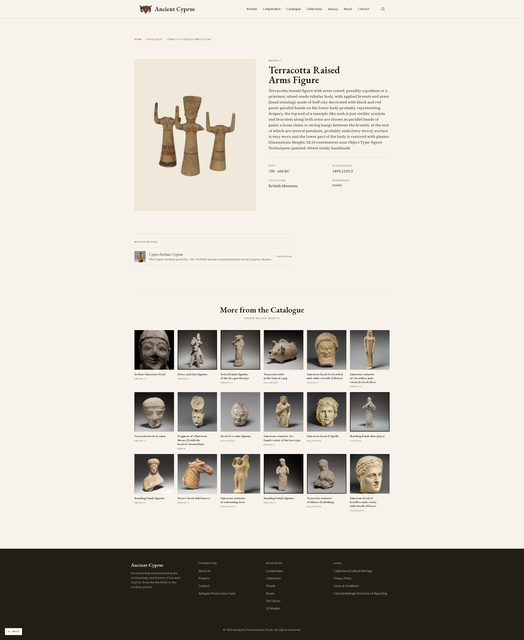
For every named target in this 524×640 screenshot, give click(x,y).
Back (15, 631)
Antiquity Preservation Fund (217, 593)
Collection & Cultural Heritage (353, 571)
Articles (252, 9)
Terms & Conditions (346, 586)
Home (138, 39)
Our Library (273, 601)
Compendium (272, 9)
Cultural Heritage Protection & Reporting (360, 593)
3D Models (273, 608)
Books (270, 593)
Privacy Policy (342, 578)
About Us (205, 571)
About (348, 9)
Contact (363, 9)
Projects (204, 578)
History (333, 9)
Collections (314, 9)
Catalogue (293, 9)
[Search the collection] (383, 9)
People (270, 586)
